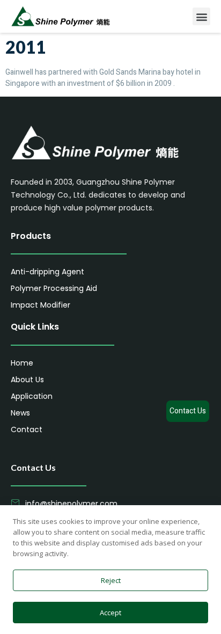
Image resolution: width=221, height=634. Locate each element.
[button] (201, 16)
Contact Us (188, 411)
